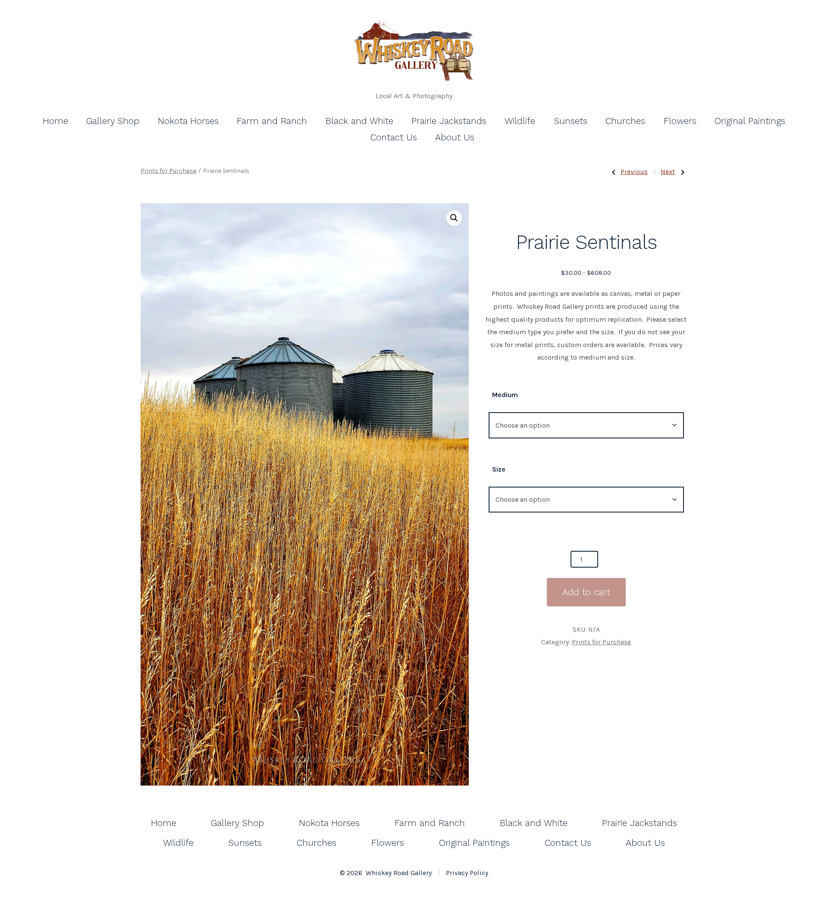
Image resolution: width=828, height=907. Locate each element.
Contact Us (393, 137)
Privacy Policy (467, 873)
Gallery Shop (112, 121)
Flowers (680, 121)
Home (55, 121)
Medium (505, 395)
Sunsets (570, 121)
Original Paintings (750, 121)
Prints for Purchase (168, 170)
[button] (454, 218)
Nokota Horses (188, 121)
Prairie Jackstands (448, 121)
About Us (454, 137)
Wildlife (520, 121)
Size (498, 469)
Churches (625, 121)
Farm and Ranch (272, 121)
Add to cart (586, 592)
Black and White (359, 121)
